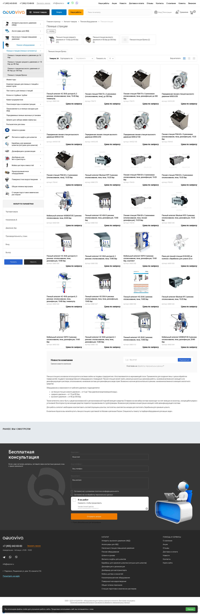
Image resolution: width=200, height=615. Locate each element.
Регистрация (167, 12)
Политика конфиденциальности (82, 602)
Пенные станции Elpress (17, 75)
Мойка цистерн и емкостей (23, 165)
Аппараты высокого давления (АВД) (24, 24)
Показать (13, 262)
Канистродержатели (14, 100)
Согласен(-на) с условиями (96, 491)
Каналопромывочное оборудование (20, 172)
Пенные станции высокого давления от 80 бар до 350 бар (24, 69)
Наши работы (103, 3)
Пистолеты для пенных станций (19, 91)
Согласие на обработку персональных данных (112, 602)
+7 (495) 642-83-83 (12, 546)
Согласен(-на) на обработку (93, 495)
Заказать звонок (43, 3)
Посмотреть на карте (11, 576)
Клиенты (182, 3)
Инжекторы (11, 80)
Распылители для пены (15, 124)
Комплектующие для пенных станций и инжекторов (22, 85)
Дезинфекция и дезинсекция (23, 151)
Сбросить (33, 262)
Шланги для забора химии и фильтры (21, 120)
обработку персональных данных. (150, 366)
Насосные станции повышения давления (24, 38)
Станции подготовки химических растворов (25, 193)
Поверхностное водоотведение (25, 179)
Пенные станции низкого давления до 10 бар (24, 56)
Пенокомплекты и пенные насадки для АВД (22, 110)
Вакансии (192, 3)
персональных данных (104, 495)
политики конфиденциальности (107, 491)
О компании (171, 3)
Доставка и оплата (136, 3)
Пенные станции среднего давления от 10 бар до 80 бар (25, 63)
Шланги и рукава (18, 130)
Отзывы (150, 3)
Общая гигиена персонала (22, 186)
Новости (123, 3)
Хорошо (191, 609)
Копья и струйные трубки (16, 95)
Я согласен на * (145, 366)
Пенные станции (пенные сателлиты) (21, 51)
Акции (114, 3)
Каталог (105, 537)
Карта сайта (167, 563)
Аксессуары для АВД (20, 31)
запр (195, 14)
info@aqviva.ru (58, 3)
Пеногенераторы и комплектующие (20, 104)
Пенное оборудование (25, 45)
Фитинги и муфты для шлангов (24, 137)
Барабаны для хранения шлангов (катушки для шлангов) (25, 144)
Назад (51, 31)
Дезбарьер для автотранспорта (18, 158)
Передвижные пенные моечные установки (23, 115)
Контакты (160, 3)
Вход (160, 12)
